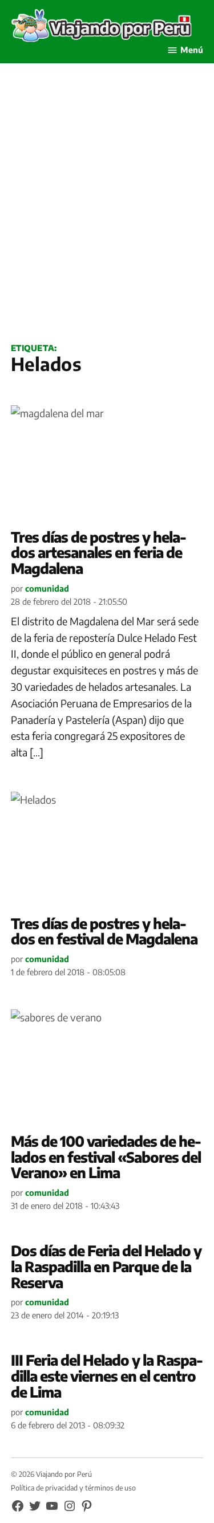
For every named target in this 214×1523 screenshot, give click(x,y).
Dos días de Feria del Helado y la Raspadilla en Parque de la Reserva (106, 1266)
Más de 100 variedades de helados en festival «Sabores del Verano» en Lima (106, 1157)
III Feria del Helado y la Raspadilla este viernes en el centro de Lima (107, 1375)
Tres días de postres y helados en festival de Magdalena (104, 931)
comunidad (47, 588)
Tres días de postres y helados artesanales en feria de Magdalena (99, 552)
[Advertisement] (107, 216)
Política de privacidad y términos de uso (73, 1487)
